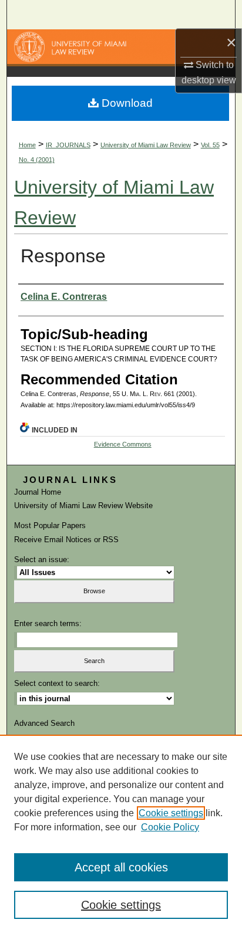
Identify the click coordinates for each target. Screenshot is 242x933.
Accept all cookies (121, 867)
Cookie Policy (170, 827)
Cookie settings (171, 813)
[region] (121, 834)
